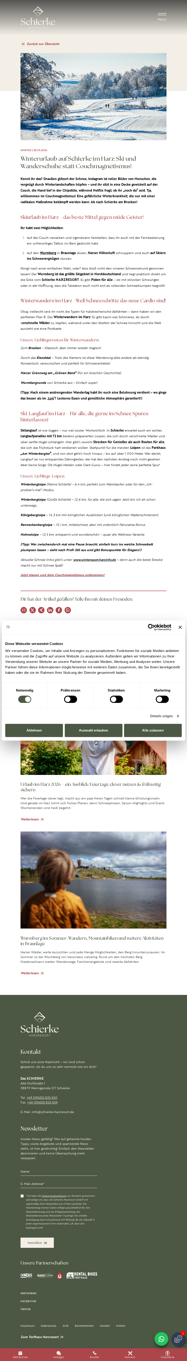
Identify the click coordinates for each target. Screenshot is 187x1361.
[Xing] (41, 610)
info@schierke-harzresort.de (53, 1112)
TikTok (26, 1309)
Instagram (28, 1293)
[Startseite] (38, 17)
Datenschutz (48, 1326)
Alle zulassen (153, 730)
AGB (65, 1326)
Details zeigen (161, 716)
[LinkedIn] (50, 610)
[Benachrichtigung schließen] (182, 1320)
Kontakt (105, 1326)
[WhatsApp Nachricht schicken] (161, 1339)
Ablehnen (34, 730)
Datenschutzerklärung (54, 1195)
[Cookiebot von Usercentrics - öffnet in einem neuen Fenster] (151, 627)
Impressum (27, 1326)
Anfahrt (120, 1326)
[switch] (70, 699)
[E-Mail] (24, 610)
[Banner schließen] (180, 627)
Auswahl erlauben (93, 730)
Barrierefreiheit (84, 1326)
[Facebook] (59, 610)
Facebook (28, 1301)
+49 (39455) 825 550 (41, 1098)
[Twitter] (32, 610)
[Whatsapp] (68, 610)
